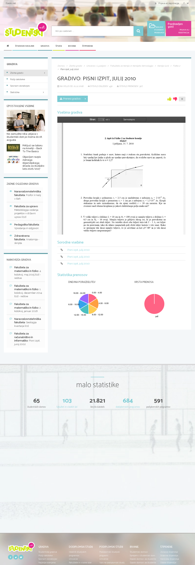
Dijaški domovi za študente (143, 559)
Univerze (73, 559)
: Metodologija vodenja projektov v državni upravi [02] (26, 211)
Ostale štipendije (168, 562)
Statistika (14, 92)
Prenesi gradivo (72, 98)
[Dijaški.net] (21, 548)
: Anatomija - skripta (26, 239)
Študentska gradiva (47, 552)
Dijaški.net (11, 3)
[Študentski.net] (26, 30)
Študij (59, 46)
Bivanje (72, 46)
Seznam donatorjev (20, 85)
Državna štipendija (169, 555)
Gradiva (45, 46)
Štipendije (87, 46)
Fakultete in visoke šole (80, 562)
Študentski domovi (139, 552)
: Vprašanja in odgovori (27, 226)
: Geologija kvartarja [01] (27, 322)
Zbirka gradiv (16, 73)
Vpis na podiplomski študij (112, 562)
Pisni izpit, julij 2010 (78, 250)
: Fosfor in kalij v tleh (27, 195)
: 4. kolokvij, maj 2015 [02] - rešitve (28, 272)
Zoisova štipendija (169, 552)
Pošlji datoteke (17, 79)
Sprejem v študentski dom (142, 555)
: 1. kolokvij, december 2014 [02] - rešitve (28, 291)
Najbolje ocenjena (47, 562)
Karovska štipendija (169, 559)
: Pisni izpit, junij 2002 (27, 339)
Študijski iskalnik (24, 46)
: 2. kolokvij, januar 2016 (27, 308)
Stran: (93, 119)
